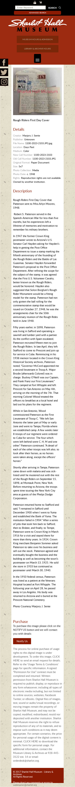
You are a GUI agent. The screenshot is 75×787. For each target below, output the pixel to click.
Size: (15, 166)
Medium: (18, 151)
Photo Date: (19, 174)
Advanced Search (37, 12)
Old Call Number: (22, 158)
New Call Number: (23, 154)
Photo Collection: (22, 170)
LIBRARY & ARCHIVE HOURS (37, 48)
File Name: (19, 143)
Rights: (16, 178)
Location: (18, 147)
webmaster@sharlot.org (25, 784)
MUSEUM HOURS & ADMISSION (37, 39)
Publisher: (18, 139)
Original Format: (21, 162)
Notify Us (22, 641)
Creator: (17, 135)
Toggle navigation (37, 58)
